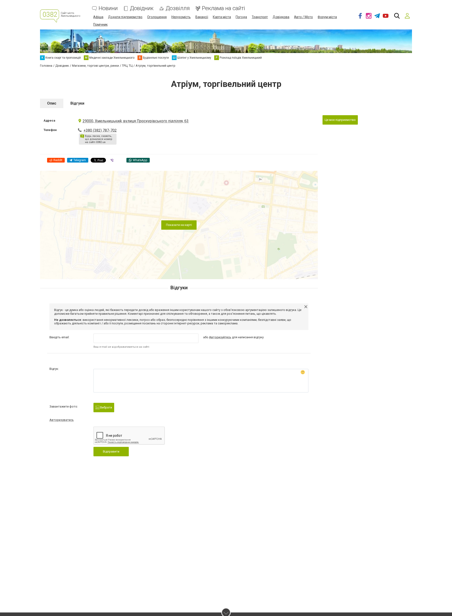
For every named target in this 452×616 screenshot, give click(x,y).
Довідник (141, 8)
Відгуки (77, 103)
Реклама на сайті (223, 8)
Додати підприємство (125, 17)
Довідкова (281, 17)
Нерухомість (181, 17)
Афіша (98, 17)
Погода (241, 17)
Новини (108, 8)
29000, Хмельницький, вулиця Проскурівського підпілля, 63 (136, 121)
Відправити (111, 451)
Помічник (100, 24)
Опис (51, 103)
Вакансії (201, 17)
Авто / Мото (303, 17)
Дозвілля (178, 8)
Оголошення (157, 17)
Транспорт (260, 17)
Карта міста (222, 17)
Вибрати (105, 407)
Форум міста (327, 17)
